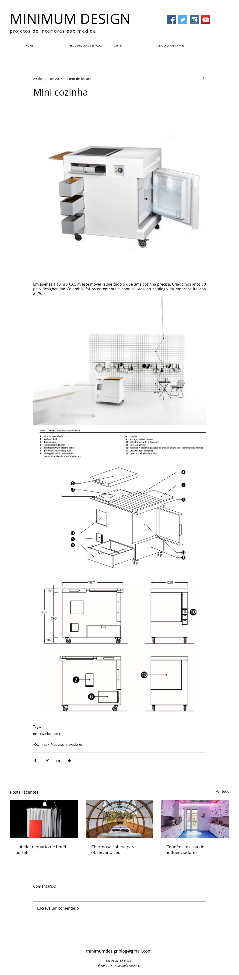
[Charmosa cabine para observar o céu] (120, 819)
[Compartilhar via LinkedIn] (58, 760)
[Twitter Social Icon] (182, 19)
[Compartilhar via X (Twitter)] (47, 760)
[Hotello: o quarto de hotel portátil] (44, 819)
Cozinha (40, 744)
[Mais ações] (203, 78)
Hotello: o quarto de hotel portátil (40, 849)
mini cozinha (42, 733)
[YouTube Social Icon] (205, 19)
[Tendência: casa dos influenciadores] (195, 819)
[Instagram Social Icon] (194, 19)
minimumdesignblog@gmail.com (119, 951)
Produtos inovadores (66, 744)
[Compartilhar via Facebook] (35, 760)
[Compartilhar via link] (69, 760)
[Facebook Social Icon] (171, 19)
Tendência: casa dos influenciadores (187, 849)
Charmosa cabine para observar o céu (113, 849)
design (58, 733)
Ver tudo (222, 791)
